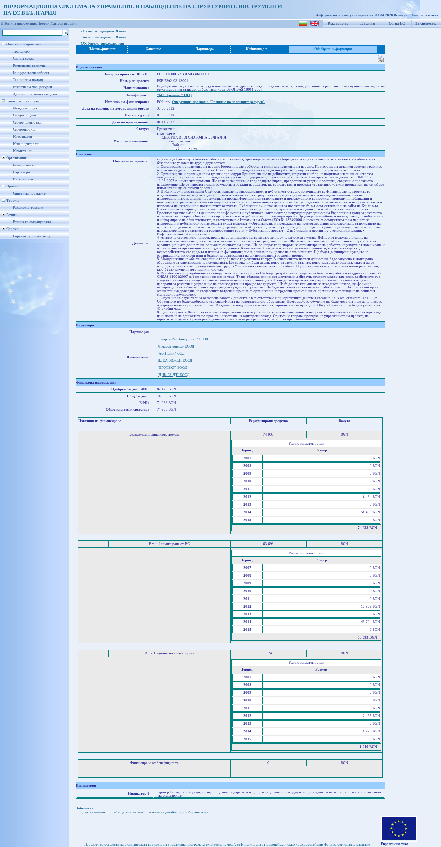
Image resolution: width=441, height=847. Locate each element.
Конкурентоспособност (31, 73)
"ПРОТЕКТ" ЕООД (172, 367)
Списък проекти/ (64, 23)
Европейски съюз (394, 844)
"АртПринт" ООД (171, 353)
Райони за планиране (22, 101)
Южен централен (26, 144)
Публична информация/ (19, 23)
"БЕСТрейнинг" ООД (174, 95)
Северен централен (27, 122)
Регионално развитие (29, 65)
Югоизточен (22, 151)
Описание (153, 49)
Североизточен (24, 129)
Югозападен (22, 136)
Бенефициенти (24, 165)
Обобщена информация (333, 49)
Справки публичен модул (32, 236)
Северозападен (24, 115)
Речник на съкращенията (32, 222)
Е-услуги (367, 23)
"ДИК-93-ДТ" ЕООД (174, 375)
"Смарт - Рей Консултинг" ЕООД (183, 339)
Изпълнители (23, 179)
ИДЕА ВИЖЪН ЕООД (175, 360)
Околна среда (23, 58)
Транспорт (21, 51)
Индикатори (256, 49)
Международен (25, 108)
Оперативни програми (23, 44)
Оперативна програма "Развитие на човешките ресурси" (218, 102)
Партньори (21, 172)
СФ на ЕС (397, 23)
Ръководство (338, 23)
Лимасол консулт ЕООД (176, 346)
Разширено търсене (28, 207)
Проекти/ (44, 23)
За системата (426, 23)
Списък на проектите (29, 193)
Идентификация (102, 49)
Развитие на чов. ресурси (32, 87)
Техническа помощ (28, 80)
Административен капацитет (35, 94)
